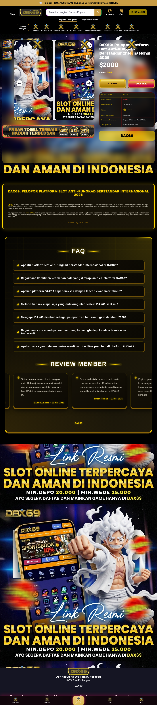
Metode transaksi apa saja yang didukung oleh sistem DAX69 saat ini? (69, 304)
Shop (12, 14)
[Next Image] (88, 83)
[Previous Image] (19, 83)
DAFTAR (141, 83)
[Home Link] (30, 12)
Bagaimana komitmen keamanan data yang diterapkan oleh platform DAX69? (74, 278)
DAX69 (127, 135)
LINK (110, 702)
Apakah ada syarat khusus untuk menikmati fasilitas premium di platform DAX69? (77, 346)
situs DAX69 (30, 213)
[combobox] (70, 12)
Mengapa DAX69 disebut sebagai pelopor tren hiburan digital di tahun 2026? (74, 317)
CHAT (141, 702)
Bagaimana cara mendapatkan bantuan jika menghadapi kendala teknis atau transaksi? (73, 332)
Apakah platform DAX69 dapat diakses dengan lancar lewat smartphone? (71, 291)
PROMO (15, 702)
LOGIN (112, 83)
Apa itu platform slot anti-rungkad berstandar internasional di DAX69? (69, 265)
